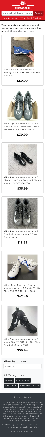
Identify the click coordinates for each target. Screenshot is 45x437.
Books (8, 380)
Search (38, 13)
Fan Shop (10, 386)
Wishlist (25, 18)
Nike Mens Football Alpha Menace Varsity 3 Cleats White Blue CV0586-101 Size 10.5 (22, 288)
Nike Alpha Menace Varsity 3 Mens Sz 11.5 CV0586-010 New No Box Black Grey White (22, 126)
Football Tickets (29, 386)
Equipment (22, 380)
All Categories (13, 375)
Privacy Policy (22, 397)
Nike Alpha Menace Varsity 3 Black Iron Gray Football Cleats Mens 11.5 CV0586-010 (22, 180)
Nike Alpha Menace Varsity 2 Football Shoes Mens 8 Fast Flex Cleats (21, 234)
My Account (11, 18)
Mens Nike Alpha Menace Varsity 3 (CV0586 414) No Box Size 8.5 (22, 72)
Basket (37, 18)
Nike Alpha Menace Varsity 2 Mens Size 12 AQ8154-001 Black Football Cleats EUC (22, 342)
